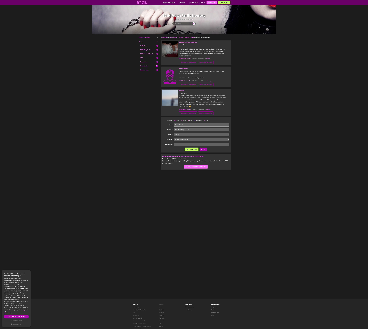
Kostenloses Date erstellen (196, 167)
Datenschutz (143, 323)
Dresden (161, 326)
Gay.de (213, 309)
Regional (161, 304)
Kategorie (169, 139)
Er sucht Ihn (143, 62)
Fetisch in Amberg (144, 37)
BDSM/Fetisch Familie (147, 54)
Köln (160, 323)
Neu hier (181, 90)
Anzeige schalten (205, 62)
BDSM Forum (188, 304)
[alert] (16, 298)
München (161, 312)
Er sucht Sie (143, 66)
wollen (144, 321)
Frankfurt (161, 315)
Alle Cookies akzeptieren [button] (16, 316)
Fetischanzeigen (189, 307)
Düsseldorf (161, 318)
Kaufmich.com (215, 312)
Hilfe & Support (136, 307)
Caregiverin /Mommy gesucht (188, 42)
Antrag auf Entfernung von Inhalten (142, 326)
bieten (138, 321)
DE (202, 3)
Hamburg (161, 309)
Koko (212, 315)
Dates (141, 42)
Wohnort (169, 129)
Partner (213, 304)
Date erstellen (191, 149)
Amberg (208, 58)
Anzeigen (169, 120)
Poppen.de (214, 307)
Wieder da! (211, 2)
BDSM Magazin (141, 309)
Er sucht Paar (144, 70)
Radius (170, 134)
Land (170, 125)
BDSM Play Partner (146, 50)
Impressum (136, 315)
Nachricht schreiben (188, 62)
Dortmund (161, 321)
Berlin (160, 307)
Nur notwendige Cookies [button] (16, 320)
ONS (141, 58)
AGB (134, 312)
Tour (134, 309)
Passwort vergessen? (138, 318)
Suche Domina (183, 68)
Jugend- (135, 323)
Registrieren (224, 2)
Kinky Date (143, 46)
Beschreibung (168, 144)
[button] (16, 324)
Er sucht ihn (188, 309)
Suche (203, 149)
